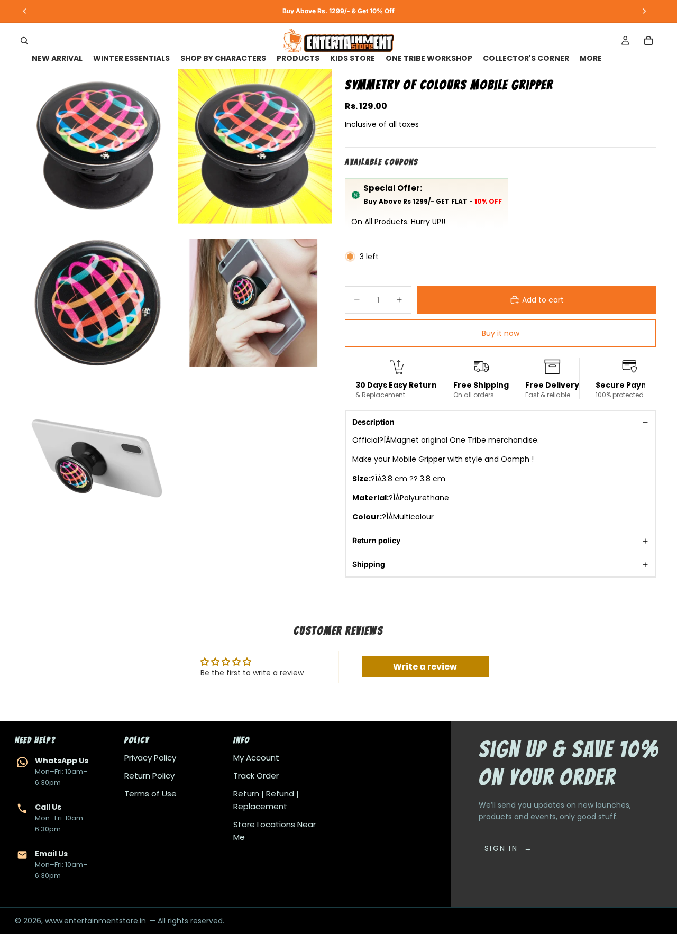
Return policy (376, 540)
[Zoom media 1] (98, 146)
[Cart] (648, 40)
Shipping (368, 564)
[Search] (24, 40)
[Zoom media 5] (98, 459)
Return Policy (149, 775)
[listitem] (590, 58)
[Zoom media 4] (255, 303)
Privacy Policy (150, 757)
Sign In (501, 848)
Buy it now (500, 333)
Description (373, 421)
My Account (256, 757)
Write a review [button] (425, 667)
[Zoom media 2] (255, 146)
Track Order (256, 775)
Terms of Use (150, 793)
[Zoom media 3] (98, 303)
